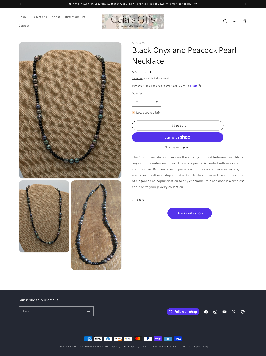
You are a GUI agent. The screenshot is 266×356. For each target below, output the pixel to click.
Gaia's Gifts (72, 346)
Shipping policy (200, 346)
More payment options (178, 147)
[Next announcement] (245, 4)
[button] (225, 21)
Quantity (137, 93)
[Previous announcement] (20, 4)
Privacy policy (112, 346)
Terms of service (178, 346)
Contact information (154, 346)
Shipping (137, 77)
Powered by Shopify (90, 346)
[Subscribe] (88, 311)
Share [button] (140, 200)
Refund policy (131, 346)
